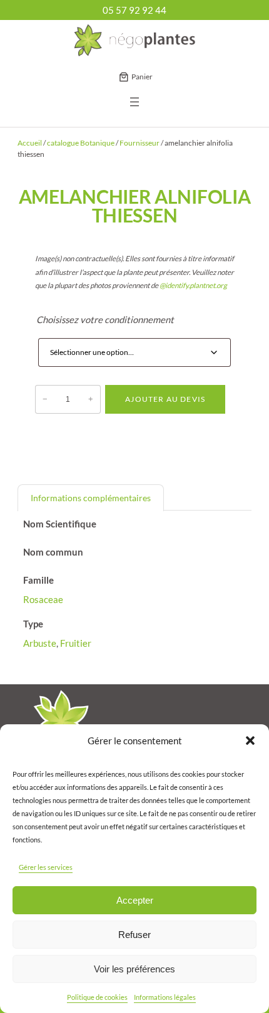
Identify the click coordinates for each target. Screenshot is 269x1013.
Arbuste (39, 643)
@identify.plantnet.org (193, 285)
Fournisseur (139, 142)
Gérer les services (46, 867)
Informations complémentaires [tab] (91, 497)
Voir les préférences (134, 969)
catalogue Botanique (80, 142)
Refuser (134, 934)
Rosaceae (43, 599)
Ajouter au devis (165, 399)
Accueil (30, 142)
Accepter (134, 900)
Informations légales (165, 997)
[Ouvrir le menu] (134, 101)
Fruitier (75, 643)
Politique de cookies (97, 997)
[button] (250, 740)
